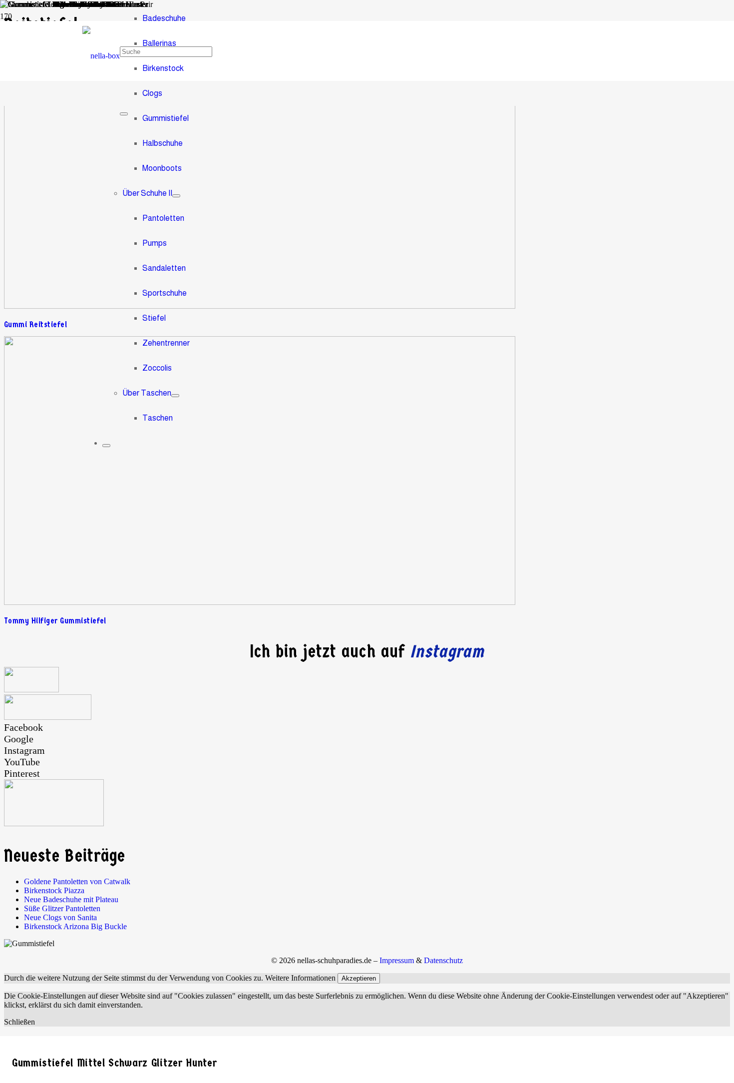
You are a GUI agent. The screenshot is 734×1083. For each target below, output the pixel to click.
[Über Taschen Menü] (175, 395)
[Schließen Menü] (106, 445)
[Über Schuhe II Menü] (176, 195)
